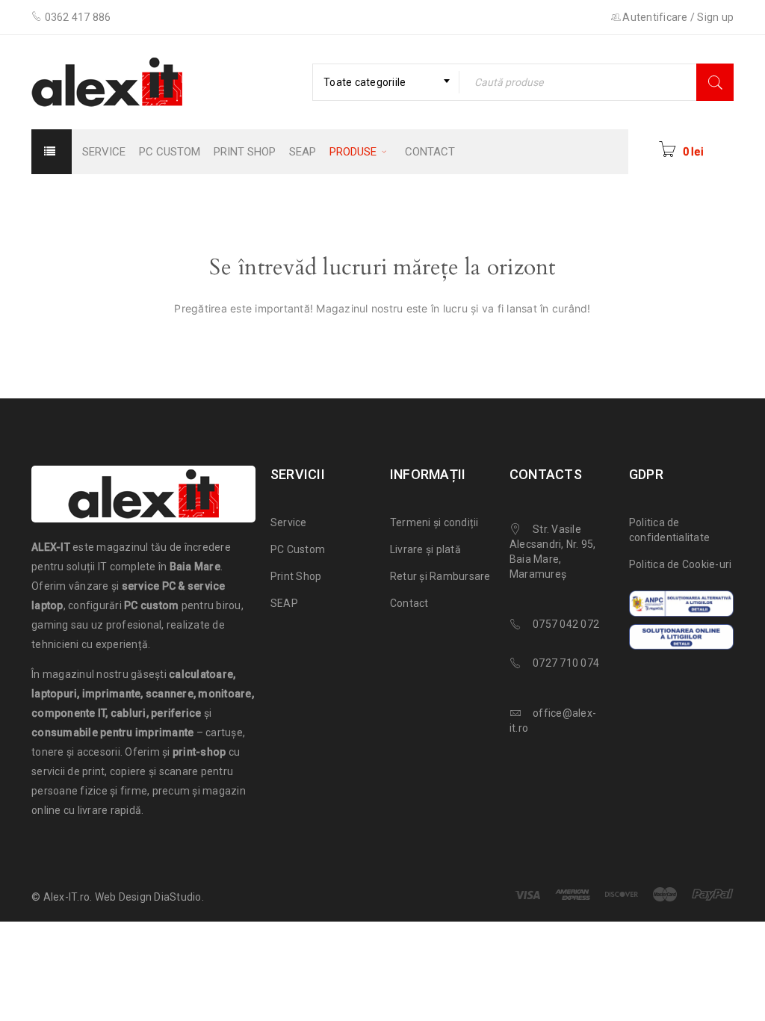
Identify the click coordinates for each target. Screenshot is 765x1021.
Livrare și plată (425, 549)
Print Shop (296, 576)
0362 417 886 (78, 17)
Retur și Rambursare (440, 576)
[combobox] (385, 82)
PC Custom (297, 549)
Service (288, 522)
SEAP (284, 603)
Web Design (123, 897)
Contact (409, 603)
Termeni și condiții (434, 522)
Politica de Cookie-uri (680, 564)
